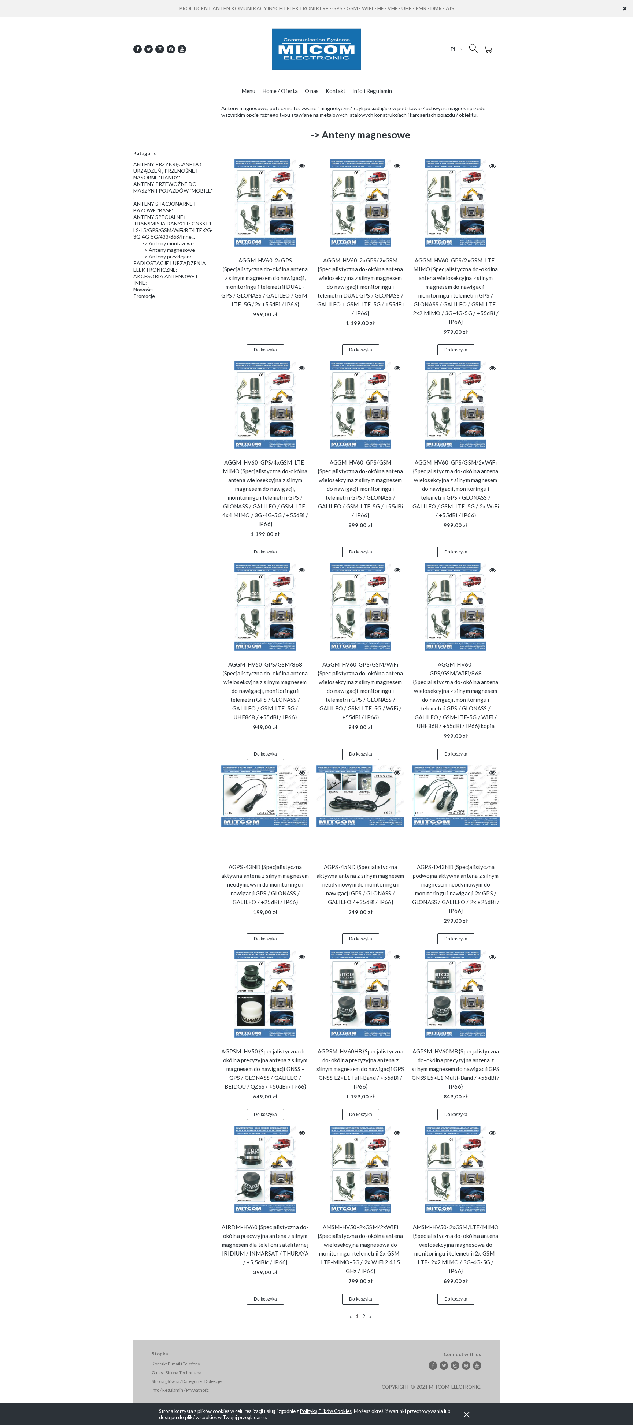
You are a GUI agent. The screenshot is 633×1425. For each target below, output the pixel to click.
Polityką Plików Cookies (326, 1411)
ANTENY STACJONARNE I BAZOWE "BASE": (164, 207)
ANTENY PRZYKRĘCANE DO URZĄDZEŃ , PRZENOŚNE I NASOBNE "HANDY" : (167, 170)
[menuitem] (248, 91)
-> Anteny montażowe (168, 243)
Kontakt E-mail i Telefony (176, 1363)
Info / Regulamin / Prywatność (180, 1390)
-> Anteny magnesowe (168, 250)
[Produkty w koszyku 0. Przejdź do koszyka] (489, 53)
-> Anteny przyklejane (167, 256)
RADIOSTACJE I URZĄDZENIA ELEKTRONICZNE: (169, 266)
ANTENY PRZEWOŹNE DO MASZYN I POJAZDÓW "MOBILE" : (173, 190)
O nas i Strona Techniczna (176, 1372)
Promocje (144, 296)
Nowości (143, 289)
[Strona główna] (316, 49)
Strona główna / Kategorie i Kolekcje (187, 1381)
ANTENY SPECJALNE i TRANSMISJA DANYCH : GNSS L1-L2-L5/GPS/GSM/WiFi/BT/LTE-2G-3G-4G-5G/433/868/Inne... (173, 227)
